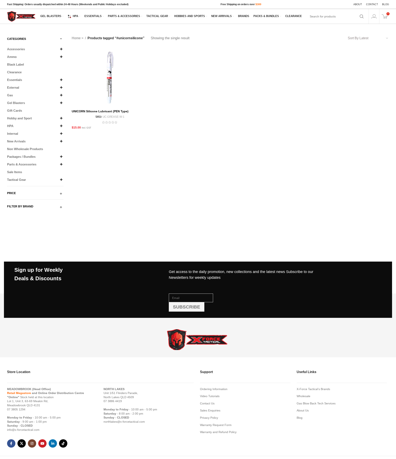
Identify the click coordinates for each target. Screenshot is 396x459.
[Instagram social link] (32, 443)
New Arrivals (16, 141)
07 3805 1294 (16, 409)
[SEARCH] (361, 16)
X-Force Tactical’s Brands (313, 389)
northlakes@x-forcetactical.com (124, 421)
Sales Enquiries (210, 410)
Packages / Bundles (21, 156)
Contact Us (207, 403)
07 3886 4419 (113, 401)
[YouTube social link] (42, 443)
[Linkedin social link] (53, 443)
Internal (12, 133)
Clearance (14, 72)
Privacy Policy (209, 417)
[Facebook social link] (11, 443)
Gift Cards (14, 110)
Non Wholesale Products (25, 149)
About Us (303, 410)
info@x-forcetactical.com (23, 429)
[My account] (374, 16)
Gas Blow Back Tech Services (316, 403)
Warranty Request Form (216, 425)
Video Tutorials (210, 396)
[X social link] (21, 443)
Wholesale (303, 396)
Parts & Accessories (21, 164)
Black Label (15, 64)
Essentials (14, 80)
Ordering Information (213, 389)
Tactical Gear (16, 179)
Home (76, 38)
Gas (10, 95)
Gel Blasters (16, 103)
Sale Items (14, 172)
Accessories (16, 49)
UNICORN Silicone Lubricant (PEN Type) (100, 111)
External (13, 87)
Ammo (12, 57)
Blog (299, 417)
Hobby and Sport (19, 118)
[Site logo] (21, 16)
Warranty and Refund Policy (218, 432)
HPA (10, 126)
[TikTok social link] (63, 443)
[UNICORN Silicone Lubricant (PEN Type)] (110, 77)
